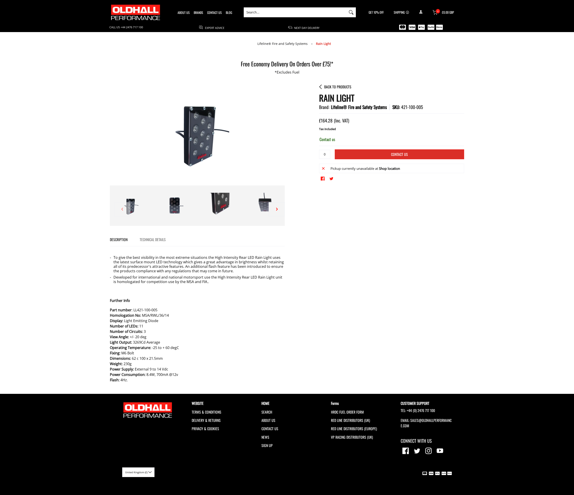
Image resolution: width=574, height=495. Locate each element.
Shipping (399, 12)
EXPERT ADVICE (214, 27)
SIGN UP (267, 445)
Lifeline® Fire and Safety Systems (282, 43)
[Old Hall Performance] (135, 12)
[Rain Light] (175, 205)
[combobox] (295, 12)
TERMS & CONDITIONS (206, 412)
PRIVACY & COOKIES (205, 428)
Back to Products (337, 86)
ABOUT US (268, 420)
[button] (420, 12)
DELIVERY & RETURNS (206, 420)
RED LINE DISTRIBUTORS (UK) (350, 420)
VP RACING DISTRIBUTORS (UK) (352, 437)
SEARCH (266, 412)
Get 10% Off (376, 12)
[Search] (351, 12)
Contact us (399, 154)
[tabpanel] (197, 316)
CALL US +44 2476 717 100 (126, 27)
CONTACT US (269, 428)
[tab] (119, 240)
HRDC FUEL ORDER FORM (347, 412)
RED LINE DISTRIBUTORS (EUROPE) (354, 428)
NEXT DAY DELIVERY (307, 27)
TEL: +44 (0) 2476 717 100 (418, 410)
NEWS (265, 437)
